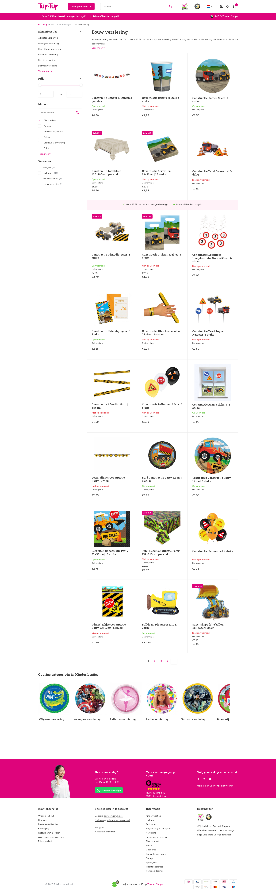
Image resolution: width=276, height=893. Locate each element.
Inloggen (99, 827)
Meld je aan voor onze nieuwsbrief (215, 785)
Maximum (74, 94)
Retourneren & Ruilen (49, 832)
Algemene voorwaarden (51, 837)
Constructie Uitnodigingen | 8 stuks (111, 256)
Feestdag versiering (156, 837)
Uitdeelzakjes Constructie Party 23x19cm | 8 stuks (109, 626)
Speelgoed (151, 862)
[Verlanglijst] (227, 6)
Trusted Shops (230, 16)
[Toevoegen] (126, 117)
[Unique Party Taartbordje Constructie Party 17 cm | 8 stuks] (212, 455)
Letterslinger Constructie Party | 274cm (108, 479)
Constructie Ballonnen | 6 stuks (212, 551)
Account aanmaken (105, 831)
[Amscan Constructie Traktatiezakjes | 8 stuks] (162, 232)
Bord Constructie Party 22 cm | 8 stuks (162, 479)
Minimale (46, 94)
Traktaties (151, 824)
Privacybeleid (45, 841)
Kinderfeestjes (64, 24)
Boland (47, 137)
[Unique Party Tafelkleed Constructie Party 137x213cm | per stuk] (162, 529)
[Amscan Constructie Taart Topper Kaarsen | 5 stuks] (212, 309)
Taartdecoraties (154, 866)
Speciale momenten (156, 854)
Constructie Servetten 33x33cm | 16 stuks (156, 172)
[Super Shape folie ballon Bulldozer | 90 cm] (212, 602)
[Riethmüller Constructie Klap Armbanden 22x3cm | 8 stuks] (162, 309)
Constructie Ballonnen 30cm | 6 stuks (162, 406)
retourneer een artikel (118, 820)
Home (51, 24)
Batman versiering (47, 65)
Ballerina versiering (48, 54)
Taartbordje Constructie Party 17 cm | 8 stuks (211, 479)
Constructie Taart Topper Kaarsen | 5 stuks (208, 333)
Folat (46, 148)
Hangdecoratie (52, 184)
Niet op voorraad (171, 117)
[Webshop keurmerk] (184, 6)
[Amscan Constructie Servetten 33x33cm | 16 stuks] (162, 149)
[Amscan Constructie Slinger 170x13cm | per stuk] (112, 76)
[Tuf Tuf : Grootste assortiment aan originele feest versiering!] (50, 6)
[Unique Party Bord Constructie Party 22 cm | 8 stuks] (162, 455)
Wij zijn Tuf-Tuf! (46, 815)
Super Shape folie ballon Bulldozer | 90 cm (208, 626)
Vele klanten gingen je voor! (160, 773)
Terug (44, 24)
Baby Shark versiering (49, 49)
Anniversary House (53, 131)
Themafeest (152, 841)
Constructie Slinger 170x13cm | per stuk (112, 99)
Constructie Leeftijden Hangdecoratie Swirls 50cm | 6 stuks (212, 258)
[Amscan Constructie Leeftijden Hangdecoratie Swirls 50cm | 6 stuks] (212, 232)
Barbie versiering (47, 60)
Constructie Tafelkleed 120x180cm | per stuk (106, 172)
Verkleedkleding (154, 870)
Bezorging (43, 828)
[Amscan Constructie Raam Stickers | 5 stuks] (212, 382)
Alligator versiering (48, 37)
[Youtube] (210, 779)
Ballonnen (50, 173)
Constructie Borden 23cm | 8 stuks (210, 99)
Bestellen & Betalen (48, 824)
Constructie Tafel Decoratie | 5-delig (212, 173)
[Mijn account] (221, 6)
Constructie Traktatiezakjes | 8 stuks (162, 256)
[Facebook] (198, 779)
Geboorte (151, 849)
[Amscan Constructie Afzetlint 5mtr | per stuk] (112, 382)
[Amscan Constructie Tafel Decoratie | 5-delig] (212, 149)
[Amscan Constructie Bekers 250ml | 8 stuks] (162, 76)
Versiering (151, 832)
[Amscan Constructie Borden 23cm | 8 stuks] (212, 76)
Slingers (49, 167)
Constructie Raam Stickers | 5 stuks (211, 406)
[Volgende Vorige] (174, 661)
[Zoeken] (170, 6)
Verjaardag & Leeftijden (158, 828)
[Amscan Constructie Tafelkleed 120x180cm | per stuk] (112, 149)
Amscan (47, 125)
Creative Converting (54, 142)
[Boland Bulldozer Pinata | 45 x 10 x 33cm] (162, 602)
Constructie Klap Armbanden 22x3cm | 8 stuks (161, 332)
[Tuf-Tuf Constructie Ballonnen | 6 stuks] (212, 529)
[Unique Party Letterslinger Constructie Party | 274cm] (112, 455)
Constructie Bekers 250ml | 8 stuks (160, 99)
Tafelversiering (52, 178)
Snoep (149, 858)
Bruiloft (149, 845)
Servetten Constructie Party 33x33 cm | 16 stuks (110, 552)
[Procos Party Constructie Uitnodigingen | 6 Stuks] (112, 309)
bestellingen (110, 815)
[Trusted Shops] (197, 6)
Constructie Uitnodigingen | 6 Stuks (111, 332)
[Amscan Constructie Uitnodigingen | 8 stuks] (112, 232)
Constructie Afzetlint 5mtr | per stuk (110, 406)
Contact (42, 820)
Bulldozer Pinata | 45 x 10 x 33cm (159, 626)
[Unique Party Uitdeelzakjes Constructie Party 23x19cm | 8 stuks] (112, 602)
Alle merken (49, 120)
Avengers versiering (48, 43)
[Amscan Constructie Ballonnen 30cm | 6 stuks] (162, 382)
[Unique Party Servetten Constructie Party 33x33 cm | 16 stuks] (112, 529)
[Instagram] (204, 779)
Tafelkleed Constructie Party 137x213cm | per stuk (161, 552)
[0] (233, 6)
